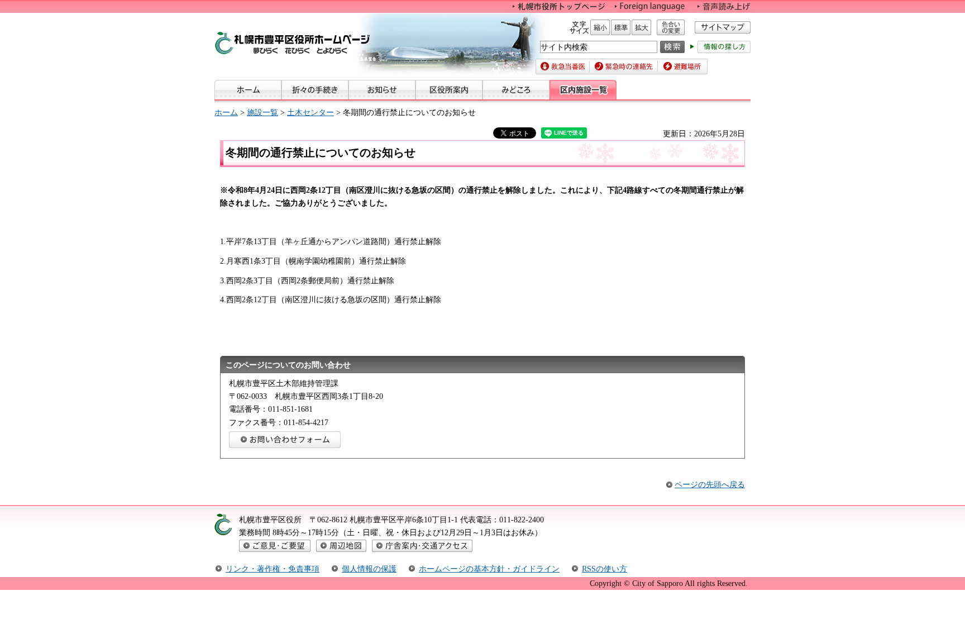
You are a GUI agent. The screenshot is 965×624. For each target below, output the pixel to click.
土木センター (310, 112)
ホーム (226, 112)
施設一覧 (262, 112)
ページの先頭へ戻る (710, 484)
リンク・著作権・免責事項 (272, 568)
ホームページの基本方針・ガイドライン (489, 568)
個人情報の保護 (369, 568)
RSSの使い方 (604, 568)
